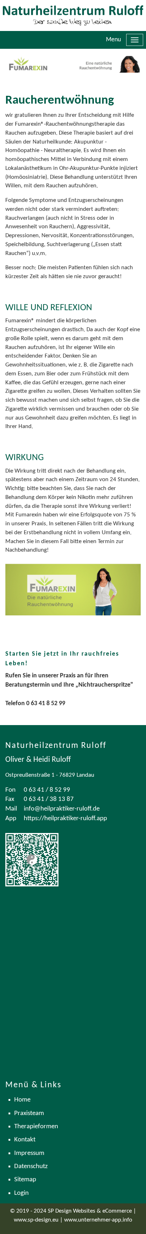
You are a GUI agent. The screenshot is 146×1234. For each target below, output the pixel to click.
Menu (113, 39)
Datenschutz (31, 1166)
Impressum (29, 1153)
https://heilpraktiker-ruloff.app (65, 818)
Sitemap (25, 1179)
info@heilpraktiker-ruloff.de (62, 809)
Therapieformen (36, 1126)
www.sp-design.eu (36, 1220)
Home (22, 1100)
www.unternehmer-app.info (98, 1220)
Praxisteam (29, 1113)
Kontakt (24, 1139)
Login (21, 1193)
